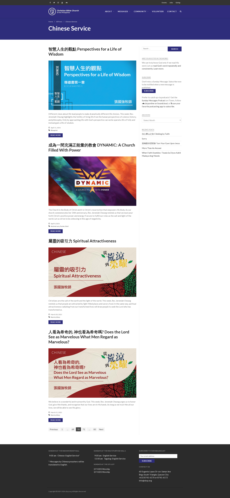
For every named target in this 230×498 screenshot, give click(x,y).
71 (84, 429)
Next (101, 429)
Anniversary (55, 226)
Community (140, 11)
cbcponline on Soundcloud (156, 103)
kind (66, 226)
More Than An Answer (152, 148)
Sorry (144, 138)
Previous (54, 429)
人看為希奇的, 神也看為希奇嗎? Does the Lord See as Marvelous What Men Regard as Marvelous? (88, 336)
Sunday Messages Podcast (153, 100)
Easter (62, 226)
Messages (123, 11)
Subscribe (149, 91)
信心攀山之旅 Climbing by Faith (156, 134)
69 (73, 429)
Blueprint (54, 130)
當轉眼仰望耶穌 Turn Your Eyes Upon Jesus (161, 143)
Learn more (158, 68)
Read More (55, 135)
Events (164, 3)
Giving (178, 3)
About (108, 11)
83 (95, 429)
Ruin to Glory (55, 317)
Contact (172, 11)
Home (50, 22)
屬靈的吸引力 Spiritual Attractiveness (82, 240)
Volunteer (158, 11)
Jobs (171, 3)
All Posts (59, 22)
